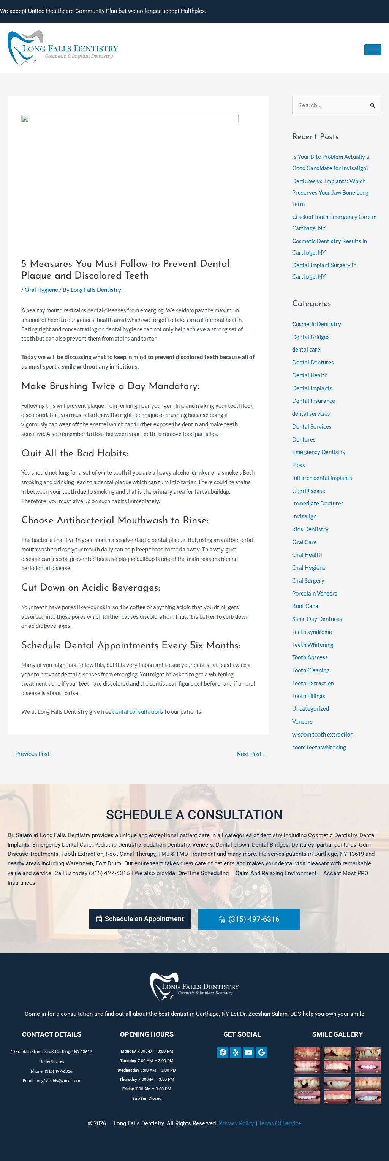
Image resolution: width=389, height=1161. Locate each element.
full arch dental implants (322, 477)
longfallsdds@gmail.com (58, 1080)
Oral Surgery (308, 580)
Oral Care (304, 542)
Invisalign (304, 516)
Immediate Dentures (318, 503)
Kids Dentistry (310, 529)
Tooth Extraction (313, 682)
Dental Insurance (313, 400)
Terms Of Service (280, 1123)
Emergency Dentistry (319, 451)
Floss (298, 464)
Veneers (302, 721)
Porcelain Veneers (314, 593)
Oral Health (307, 554)
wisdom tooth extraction (322, 734)
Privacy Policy (236, 1123)
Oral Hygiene (41, 289)
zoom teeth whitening (319, 747)
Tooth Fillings (308, 695)
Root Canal (306, 605)
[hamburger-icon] (372, 49)
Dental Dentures (313, 362)
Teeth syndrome (312, 631)
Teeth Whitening (313, 644)
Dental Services (312, 426)
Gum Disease (308, 490)
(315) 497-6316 (109, 873)
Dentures (304, 439)
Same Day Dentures (317, 618)
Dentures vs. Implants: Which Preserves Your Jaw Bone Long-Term (331, 192)
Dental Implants (312, 388)
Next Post (253, 753)
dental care (306, 349)
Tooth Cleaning (310, 670)
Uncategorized (310, 708)
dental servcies (311, 413)
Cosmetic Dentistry (316, 323)
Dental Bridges (311, 336)
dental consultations (137, 711)
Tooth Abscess (310, 657)
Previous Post (29, 753)
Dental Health (309, 375)
